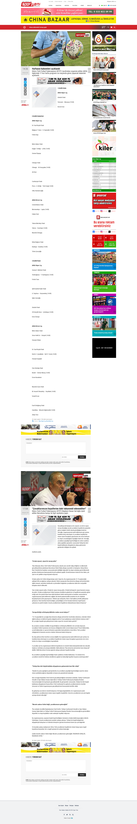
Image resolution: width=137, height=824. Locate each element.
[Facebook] (25, 79)
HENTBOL (97, 250)
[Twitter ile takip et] (67, 814)
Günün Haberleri (58, 1)
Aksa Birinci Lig (49, 421)
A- (89, 71)
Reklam (77, 805)
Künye (66, 805)
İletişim (71, 805)
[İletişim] (111, 27)
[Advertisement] (13, 55)
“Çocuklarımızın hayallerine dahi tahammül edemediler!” (44, 27)
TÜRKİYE (96, 273)
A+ (89, 69)
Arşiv (65, 1)
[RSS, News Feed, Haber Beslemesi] (69, 814)
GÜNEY (96, 295)
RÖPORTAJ (97, 317)
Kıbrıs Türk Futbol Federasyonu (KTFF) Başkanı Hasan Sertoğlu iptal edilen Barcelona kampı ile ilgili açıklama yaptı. (58, 512)
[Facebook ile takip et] (64, 814)
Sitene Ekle (70, 1)
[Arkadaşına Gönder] (25, 88)
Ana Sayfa (51, 1)
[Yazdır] (25, 91)
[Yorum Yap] (25, 94)
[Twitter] (25, 82)
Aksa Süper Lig (42, 421)
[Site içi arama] (114, 27)
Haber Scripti (67, 818)
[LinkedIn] (25, 85)
